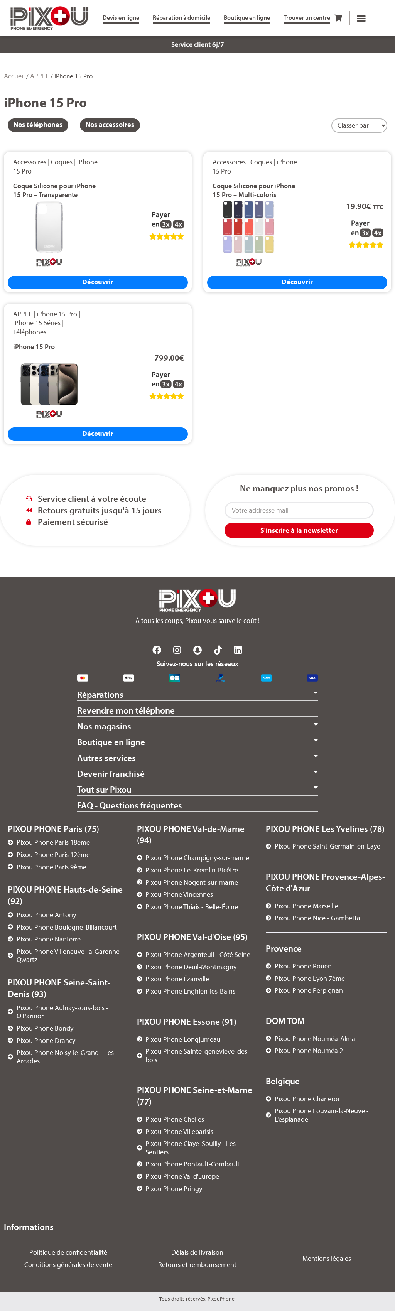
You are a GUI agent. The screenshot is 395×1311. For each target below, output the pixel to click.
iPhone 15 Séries (37, 322)
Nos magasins (104, 726)
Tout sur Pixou (104, 789)
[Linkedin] (238, 650)
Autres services (106, 757)
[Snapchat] (197, 650)
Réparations (100, 694)
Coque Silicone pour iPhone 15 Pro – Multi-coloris (254, 190)
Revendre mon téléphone (126, 710)
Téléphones (29, 331)
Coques (62, 161)
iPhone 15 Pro (57, 313)
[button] (361, 18)
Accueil (14, 75)
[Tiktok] (218, 650)
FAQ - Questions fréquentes (129, 805)
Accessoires (29, 161)
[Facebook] (157, 650)
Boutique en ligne (111, 741)
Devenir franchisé (111, 773)
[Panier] (338, 18)
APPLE (39, 75)
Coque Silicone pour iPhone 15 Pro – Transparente (54, 190)
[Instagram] (177, 650)
